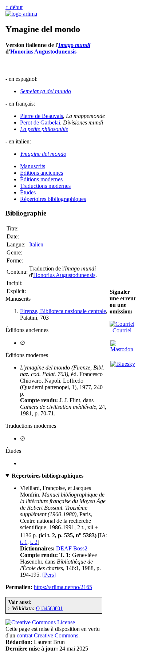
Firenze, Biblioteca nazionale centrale (63, 311)
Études (28, 192)
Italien (36, 244)
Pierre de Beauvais (41, 116)
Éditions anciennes (41, 173)
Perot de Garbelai (40, 122)
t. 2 (34, 542)
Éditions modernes (41, 179)
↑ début (14, 7)
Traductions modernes (45, 186)
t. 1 (23, 542)
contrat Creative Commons (47, 635)
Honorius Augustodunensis (43, 51)
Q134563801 (49, 608)
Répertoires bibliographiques (53, 199)
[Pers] (49, 575)
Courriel (120, 330)
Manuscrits (32, 166)
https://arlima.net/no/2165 (63, 587)
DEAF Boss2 (71, 548)
